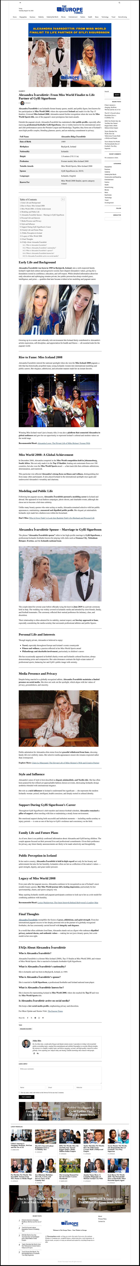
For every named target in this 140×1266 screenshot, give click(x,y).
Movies (107, 190)
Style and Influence (28, 224)
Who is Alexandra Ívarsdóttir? (36, 245)
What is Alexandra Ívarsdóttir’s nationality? (41, 248)
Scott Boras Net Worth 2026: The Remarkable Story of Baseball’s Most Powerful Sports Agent (117, 1177)
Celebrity (22, 91)
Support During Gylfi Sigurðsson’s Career (36, 227)
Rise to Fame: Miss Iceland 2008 (33, 205)
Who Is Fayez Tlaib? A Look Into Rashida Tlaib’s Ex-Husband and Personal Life (61, 518)
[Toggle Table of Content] (62, 199)
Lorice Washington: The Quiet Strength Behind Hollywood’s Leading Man (68, 902)
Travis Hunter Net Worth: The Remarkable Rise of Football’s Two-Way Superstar (117, 1148)
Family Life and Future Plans (32, 230)
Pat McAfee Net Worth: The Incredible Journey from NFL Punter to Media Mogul (21, 1177)
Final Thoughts (27, 239)
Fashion (107, 182)
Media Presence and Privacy (31, 221)
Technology (108, 197)
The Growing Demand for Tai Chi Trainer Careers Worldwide (68, 1177)
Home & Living (109, 187)
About (100, 1216)
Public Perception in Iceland (32, 233)
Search (107, 91)
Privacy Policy (102, 1219)
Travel (106, 200)
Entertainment (109, 179)
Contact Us (101, 1221)
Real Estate (108, 195)
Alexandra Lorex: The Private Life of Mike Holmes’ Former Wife (64, 443)
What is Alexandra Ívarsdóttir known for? (40, 253)
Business (107, 169)
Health (107, 185)
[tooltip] (27, 1017)
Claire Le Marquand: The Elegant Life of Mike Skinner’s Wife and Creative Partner (65, 762)
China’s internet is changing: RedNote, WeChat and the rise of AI (112, 107)
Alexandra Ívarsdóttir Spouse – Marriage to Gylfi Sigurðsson (42, 215)
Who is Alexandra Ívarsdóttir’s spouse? (39, 250)
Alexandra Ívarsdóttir (28, 919)
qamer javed (15, 1149)
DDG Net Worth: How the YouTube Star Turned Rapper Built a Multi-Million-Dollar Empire (69, 1148)
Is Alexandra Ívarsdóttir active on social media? (42, 256)
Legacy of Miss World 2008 (32, 236)
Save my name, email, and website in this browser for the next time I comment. (42, 1092)
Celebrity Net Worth (110, 174)
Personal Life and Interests (30, 218)
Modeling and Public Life (30, 212)
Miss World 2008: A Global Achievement (36, 208)
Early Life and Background (30, 202)
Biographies (108, 167)
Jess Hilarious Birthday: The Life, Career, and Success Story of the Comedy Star (44, 1177)
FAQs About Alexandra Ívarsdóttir (34, 242)
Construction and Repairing (113, 177)
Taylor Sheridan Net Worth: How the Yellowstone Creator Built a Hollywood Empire (94, 1148)
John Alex (27, 103)
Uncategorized (109, 202)
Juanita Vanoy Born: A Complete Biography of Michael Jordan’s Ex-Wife (93, 1177)
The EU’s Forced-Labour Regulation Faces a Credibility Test (112, 115)
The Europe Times (55, 1011)
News (106, 192)
